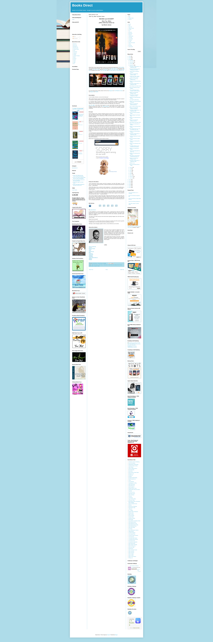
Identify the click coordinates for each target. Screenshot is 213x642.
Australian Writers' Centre (133, 465)
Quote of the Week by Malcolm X (134, 201)
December (132, 60)
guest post (130, 33)
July (130, 168)
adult (129, 25)
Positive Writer (131, 516)
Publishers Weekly (132, 518)
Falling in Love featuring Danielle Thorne (134, 93)
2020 (130, 56)
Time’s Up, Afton (103, 70)
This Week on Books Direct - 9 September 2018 (135, 134)
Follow (73, 19)
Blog (90, 252)
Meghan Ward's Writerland (133, 511)
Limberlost (78, 132)
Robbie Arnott (80, 134)
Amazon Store (131, 18)
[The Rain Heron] (75, 158)
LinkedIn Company (76, 55)
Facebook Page (76, 49)
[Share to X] (110, 263)
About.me (74, 43)
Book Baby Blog (131, 469)
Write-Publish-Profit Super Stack (135, 122)
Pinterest (74, 58)
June (131, 170)
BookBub (130, 476)
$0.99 (130, 24)
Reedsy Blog (131, 519)
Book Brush (131, 471)
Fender (96, 91)
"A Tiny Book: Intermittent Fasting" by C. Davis (134, 95)
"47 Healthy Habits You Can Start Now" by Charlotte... (134, 146)
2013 (130, 185)
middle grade (131, 36)
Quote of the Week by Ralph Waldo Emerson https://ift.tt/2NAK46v (79, 178)
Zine (74, 63)
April (131, 173)
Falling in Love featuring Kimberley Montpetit (134, 108)
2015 (130, 182)
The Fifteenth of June (118, 90)
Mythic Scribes (131, 514)
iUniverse (130, 496)
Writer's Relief (131, 555)
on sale (130, 41)
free (129, 30)
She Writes (130, 528)
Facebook (91, 253)
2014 (130, 184)
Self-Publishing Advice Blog (133, 524)
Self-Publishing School (132, 526)
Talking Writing (131, 531)
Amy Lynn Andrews (132, 463)
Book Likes (75, 45)
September (132, 65)
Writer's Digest (131, 553)
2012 (130, 187)
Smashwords (91, 251)
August (131, 167)
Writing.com (131, 557)
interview (130, 34)
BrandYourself (75, 47)
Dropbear (78, 122)
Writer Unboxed (131, 551)
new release (131, 38)
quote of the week (132, 42)
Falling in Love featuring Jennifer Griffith (134, 74)
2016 (130, 181)
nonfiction (130, 40)
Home (107, 269)
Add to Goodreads (92, 246)
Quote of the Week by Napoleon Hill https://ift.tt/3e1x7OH (78, 185)
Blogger (116, 634)
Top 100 (130, 19)
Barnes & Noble (92, 248)
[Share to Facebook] (112, 263)
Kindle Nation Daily (132, 507)
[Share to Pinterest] (113, 263)
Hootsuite (130, 490)
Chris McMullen (131, 481)
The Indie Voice (131, 536)
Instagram (91, 255)
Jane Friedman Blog (132, 498)
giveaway (130, 32)
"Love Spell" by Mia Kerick (134, 99)
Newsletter (91, 256)
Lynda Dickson (93, 209)
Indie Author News (132, 493)
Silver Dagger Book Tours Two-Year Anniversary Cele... (135, 129)
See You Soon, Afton (114, 69)
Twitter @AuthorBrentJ (93, 257)
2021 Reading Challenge (134, 565)
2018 (130, 59)
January (131, 177)
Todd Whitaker (81, 116)
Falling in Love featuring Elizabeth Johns (134, 158)
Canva (130, 480)
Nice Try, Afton (121, 67)
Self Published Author (132, 522)
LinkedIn (74, 54)
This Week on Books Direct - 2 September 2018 (135, 161)
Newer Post (91, 269)
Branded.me (75, 46)
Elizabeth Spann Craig (132, 488)
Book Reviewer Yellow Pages (134, 472)
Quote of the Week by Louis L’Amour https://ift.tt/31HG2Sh (78, 176)
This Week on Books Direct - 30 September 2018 (135, 67)
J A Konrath (131, 497)
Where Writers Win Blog (133, 544)
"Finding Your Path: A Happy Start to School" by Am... (134, 77)
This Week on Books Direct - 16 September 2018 (135, 111)
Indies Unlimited (131, 494)
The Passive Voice (132, 540)
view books (139, 571)
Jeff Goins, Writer (132, 500)
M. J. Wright (131, 510)
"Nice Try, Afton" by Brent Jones (135, 106)
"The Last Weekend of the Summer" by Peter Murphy (135, 90)
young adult (131, 46)
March (131, 174)
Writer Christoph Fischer (133, 549)
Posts (74, 36)
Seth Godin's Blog (132, 527)
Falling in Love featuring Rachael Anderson (134, 104)
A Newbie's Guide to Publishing (134, 461)
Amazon (90, 247)
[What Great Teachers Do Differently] (75, 119)
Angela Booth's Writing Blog (133, 464)
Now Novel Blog (131, 515)
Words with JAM (131, 547)
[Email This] (108, 263)
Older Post (122, 269)
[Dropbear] (75, 129)
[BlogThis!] (109, 263)
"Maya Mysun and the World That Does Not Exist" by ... (135, 156)
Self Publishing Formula (133, 523)
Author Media (131, 467)
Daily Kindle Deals (132, 484)
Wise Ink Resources (132, 545)
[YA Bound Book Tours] (77, 394)
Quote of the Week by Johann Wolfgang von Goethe (135, 69)
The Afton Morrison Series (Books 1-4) (116, 70)
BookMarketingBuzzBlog (133, 477)
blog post (105, 69)
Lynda (132, 567)
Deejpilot (108, 634)
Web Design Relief (132, 543)
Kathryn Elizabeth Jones (133, 503)
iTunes (90, 249)
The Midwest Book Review (133, 539)
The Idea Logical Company (133, 535)
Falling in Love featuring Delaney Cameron (134, 120)
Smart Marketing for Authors (133, 530)
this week (130, 45)
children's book (131, 28)
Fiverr (74, 50)
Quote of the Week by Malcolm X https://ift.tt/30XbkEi (79, 180)
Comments (75, 38)
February (131, 176)
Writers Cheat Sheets (132, 556)
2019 (130, 57)
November (132, 62)
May (130, 171)
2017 (130, 179)
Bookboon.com (131, 473)
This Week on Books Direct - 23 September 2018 (135, 84)
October (131, 63)
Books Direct (82, 5)
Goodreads (91, 254)
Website (90, 259)
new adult (130, 37)
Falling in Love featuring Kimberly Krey (134, 79)
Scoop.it (74, 59)
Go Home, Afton (96, 69)
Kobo (90, 250)
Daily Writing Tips (132, 485)
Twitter (74, 62)
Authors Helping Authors (133, 468)
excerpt (130, 29)
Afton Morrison (114, 68)
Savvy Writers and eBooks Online (134, 520)
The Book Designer (132, 532)
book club (130, 26)
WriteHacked (131, 548)
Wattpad (90, 258)
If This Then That (132, 492)
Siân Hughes (80, 143)
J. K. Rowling (131, 623)
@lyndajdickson (75, 167)
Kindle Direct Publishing (133, 506)
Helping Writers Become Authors (134, 489)
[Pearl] (75, 148)
